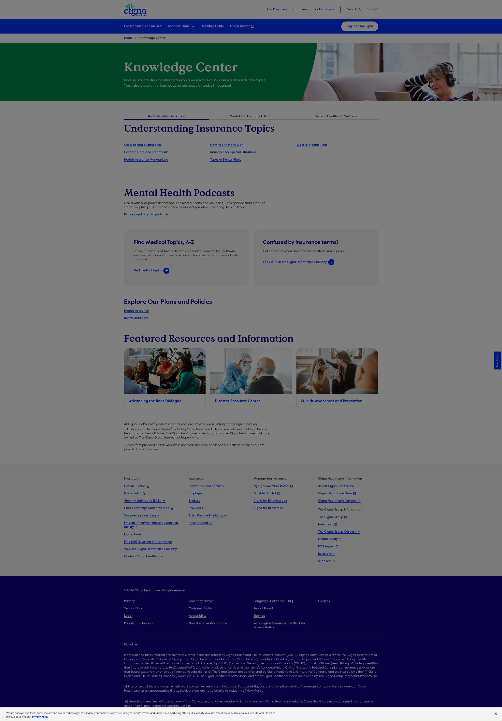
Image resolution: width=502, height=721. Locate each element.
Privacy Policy (40, 717)
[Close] (495, 713)
